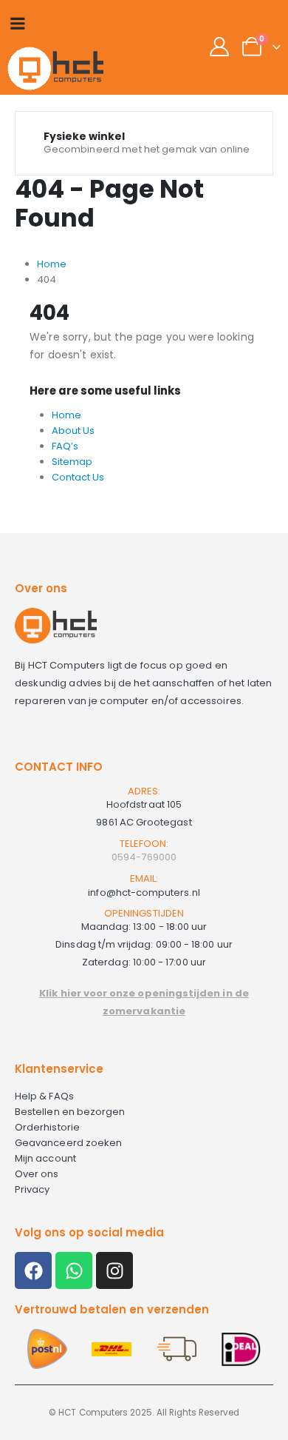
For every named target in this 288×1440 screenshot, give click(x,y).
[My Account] (219, 46)
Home (66, 415)
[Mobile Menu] (17, 23)
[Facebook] (33, 1270)
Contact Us (78, 477)
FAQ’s (65, 446)
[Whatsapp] (73, 1270)
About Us (73, 430)
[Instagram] (114, 1270)
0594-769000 (144, 857)
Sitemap (72, 462)
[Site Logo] (55, 68)
